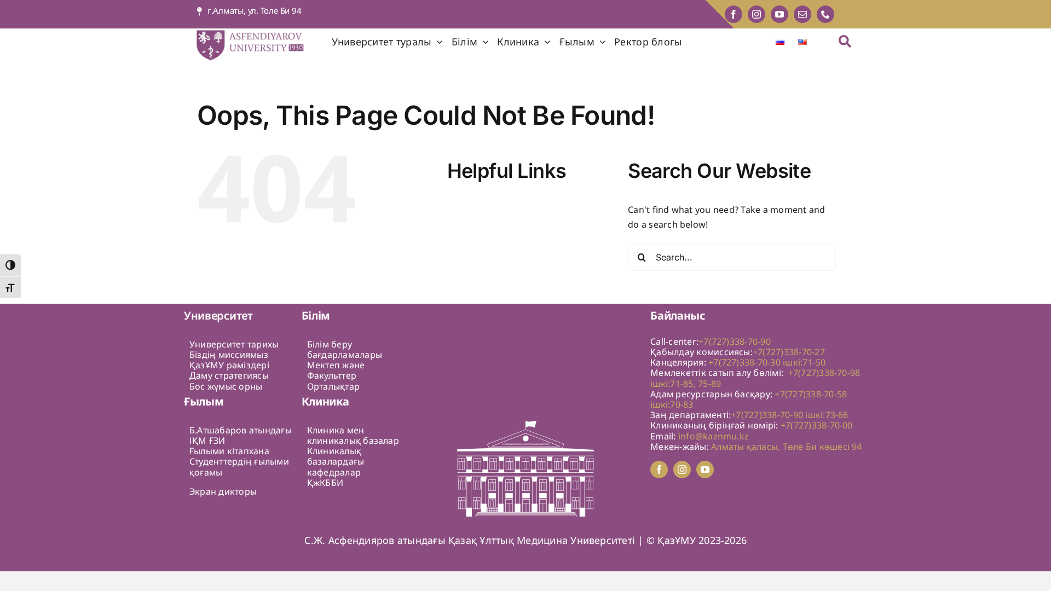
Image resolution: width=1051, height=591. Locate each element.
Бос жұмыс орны (225, 386)
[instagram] (756, 14)
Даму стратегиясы (229, 375)
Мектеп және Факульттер (336, 370)
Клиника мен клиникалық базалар (353, 435)
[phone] (825, 14)
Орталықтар (333, 386)
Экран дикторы (223, 491)
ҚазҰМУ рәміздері (229, 365)
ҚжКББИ (325, 483)
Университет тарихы (234, 344)
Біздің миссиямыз (228, 355)
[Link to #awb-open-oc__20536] (845, 41)
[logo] (258, 33)
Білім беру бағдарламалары (344, 349)
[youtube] (779, 14)
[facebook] (733, 14)
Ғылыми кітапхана (229, 451)
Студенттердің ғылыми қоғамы (239, 466)
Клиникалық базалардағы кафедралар (336, 461)
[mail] (802, 14)
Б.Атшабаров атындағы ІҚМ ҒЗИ (240, 435)
